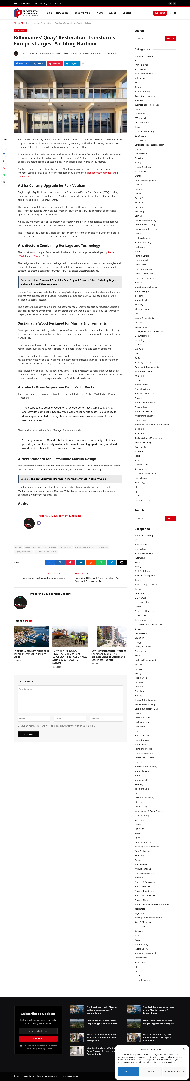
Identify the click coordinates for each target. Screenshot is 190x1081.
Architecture (140, 69)
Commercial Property (144, 131)
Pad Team (59, 3)
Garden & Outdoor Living (146, 229)
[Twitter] (4, 154)
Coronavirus (140, 140)
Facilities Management (145, 180)
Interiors (139, 295)
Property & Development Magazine (36, 53)
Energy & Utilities (143, 167)
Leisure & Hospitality (144, 318)
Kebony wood (66, 547)
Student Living (141, 464)
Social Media (140, 447)
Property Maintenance (145, 415)
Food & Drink (141, 198)
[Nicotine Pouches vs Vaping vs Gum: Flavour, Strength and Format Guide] (77, 1051)
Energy (138, 162)
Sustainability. (141, 469)
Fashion (138, 184)
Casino (138, 109)
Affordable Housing (144, 56)
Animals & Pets (142, 64)
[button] (184, 1049)
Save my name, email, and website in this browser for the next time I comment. (58, 725)
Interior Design (142, 291)
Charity (138, 127)
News (100, 13)
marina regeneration (84, 547)
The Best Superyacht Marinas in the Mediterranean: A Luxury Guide (31, 653)
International (141, 300)
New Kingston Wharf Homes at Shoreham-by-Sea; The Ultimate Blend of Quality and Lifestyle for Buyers (108, 655)
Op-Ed (137, 358)
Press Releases (141, 384)
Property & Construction (146, 402)
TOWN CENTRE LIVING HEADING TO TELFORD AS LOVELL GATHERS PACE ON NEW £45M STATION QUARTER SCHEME (69, 656)
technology (140, 482)
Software (139, 451)
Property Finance (142, 407)
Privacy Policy (36, 1049)
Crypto (138, 149)
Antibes (18, 547)
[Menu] (15, 3)
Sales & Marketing (143, 442)
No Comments (88, 53)
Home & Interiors (143, 260)
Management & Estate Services (149, 331)
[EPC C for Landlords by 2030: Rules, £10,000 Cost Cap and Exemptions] (77, 1037)
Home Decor (140, 264)
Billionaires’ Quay (32, 547)
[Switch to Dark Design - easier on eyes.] (170, 13)
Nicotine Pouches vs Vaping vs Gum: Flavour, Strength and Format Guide (103, 1051)
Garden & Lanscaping (145, 224)
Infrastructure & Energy (146, 287)
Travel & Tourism (142, 500)
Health (138, 233)
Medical (138, 344)
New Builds (62, 13)
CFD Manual (140, 118)
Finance (138, 189)
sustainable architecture (45, 551)
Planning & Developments (147, 367)
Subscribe (160, 13)
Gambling (139, 211)
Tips (137, 487)
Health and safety (143, 242)
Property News (141, 420)
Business (139, 100)
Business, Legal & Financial (147, 104)
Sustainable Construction (146, 473)
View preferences (174, 1071)
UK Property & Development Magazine (64, 1076)
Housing (138, 282)
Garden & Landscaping (145, 220)
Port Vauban (102, 547)
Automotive (140, 78)
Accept (129, 1071)
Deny (151, 1071)
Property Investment (144, 411)
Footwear (139, 202)
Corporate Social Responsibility (149, 144)
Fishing (138, 193)
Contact (127, 13)
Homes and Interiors (144, 278)
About (112, 13)
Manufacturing (142, 335)
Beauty (138, 87)
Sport (137, 455)
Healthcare (140, 247)
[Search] (174, 13)
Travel (137, 495)
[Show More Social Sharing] (83, 63)
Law (136, 313)
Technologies (141, 478)
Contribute (25, 3)
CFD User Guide (142, 122)
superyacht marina (23, 551)
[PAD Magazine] (26, 13)
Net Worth (139, 349)
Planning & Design (143, 362)
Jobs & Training (142, 309)
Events (138, 176)
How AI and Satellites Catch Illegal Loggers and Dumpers (102, 1022)
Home (48, 13)
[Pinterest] (4, 168)
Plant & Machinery (143, 371)
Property (139, 398)
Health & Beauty (142, 238)
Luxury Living (82, 13)
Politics (138, 380)
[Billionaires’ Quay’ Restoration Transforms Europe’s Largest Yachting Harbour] (70, 101)
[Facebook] (4, 147)
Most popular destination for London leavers (43, 577)
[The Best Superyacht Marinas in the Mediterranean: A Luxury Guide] (31, 636)
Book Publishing (142, 91)
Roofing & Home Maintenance (148, 438)
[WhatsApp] (4, 175)
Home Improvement (144, 269)
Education (139, 158)
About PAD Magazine (42, 3)
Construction (141, 136)
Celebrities (140, 113)
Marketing (139, 340)
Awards (138, 82)
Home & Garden (142, 255)
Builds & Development (145, 96)
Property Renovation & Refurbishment (152, 424)
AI (136, 60)
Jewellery (139, 304)
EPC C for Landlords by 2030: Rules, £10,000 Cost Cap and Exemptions (101, 1037)
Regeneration (20, 31)
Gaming (138, 216)
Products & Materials (144, 393)
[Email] (4, 182)
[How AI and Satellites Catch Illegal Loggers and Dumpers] (77, 1023)
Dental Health (141, 153)
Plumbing (139, 375)
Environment (141, 171)
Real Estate (140, 429)
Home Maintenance (144, 273)
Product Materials (143, 389)
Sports (138, 460)
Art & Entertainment (144, 73)
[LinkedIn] (4, 161)
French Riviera (50, 547)
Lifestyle (138, 322)
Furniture (139, 207)
